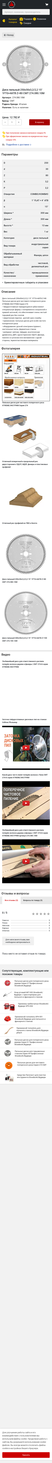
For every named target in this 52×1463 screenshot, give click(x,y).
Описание (8, 291)
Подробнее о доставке (18, 144)
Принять (26, 1455)
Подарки (28, 19)
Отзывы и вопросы (15, 893)
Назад (10, 35)
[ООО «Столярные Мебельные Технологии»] (11, 7)
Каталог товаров (13, 20)
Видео (5, 654)
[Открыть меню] (4, 4)
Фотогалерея (10, 348)
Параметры (9, 154)
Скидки (27, 23)
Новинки (41, 19)
